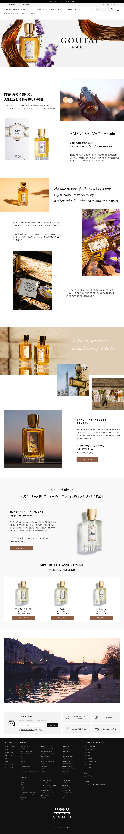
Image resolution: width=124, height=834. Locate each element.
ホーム (5, 13)
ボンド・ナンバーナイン (26, 753)
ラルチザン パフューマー (47, 763)
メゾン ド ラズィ (45, 782)
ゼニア (64, 797)
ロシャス (65, 777)
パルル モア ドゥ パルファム (69, 768)
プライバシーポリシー (27, 730)
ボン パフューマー (24, 748)
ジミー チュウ (24, 799)
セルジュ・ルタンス (67, 782)
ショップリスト (89, 9)
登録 (52, 725)
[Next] (96, 1)
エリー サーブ (24, 779)
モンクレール (66, 748)
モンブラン (65, 753)
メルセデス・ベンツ (46, 797)
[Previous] (27, 1)
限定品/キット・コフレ (48, 9)
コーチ (22, 763)
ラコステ (44, 768)
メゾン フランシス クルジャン (48, 787)
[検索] (112, 9)
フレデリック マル (24, 774)
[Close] (122, 1)
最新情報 (70, 9)
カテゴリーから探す (79, 9)
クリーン (23, 758)
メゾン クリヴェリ (46, 777)
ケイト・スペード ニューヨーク (48, 753)
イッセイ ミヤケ (24, 789)
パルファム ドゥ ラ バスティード (70, 763)
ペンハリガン (66, 773)
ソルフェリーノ (66, 787)
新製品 (57, 9)
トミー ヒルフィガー (67, 792)
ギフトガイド (63, 9)
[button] (61, 625)
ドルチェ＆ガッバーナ (25, 768)
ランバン (44, 773)
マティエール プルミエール (47, 792)
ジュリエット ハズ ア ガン (47, 748)
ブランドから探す (36, 9)
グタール (23, 784)
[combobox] (105, 9)
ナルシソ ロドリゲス (67, 758)
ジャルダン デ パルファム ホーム (27, 794)
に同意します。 (31, 730)
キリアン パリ (45, 758)
